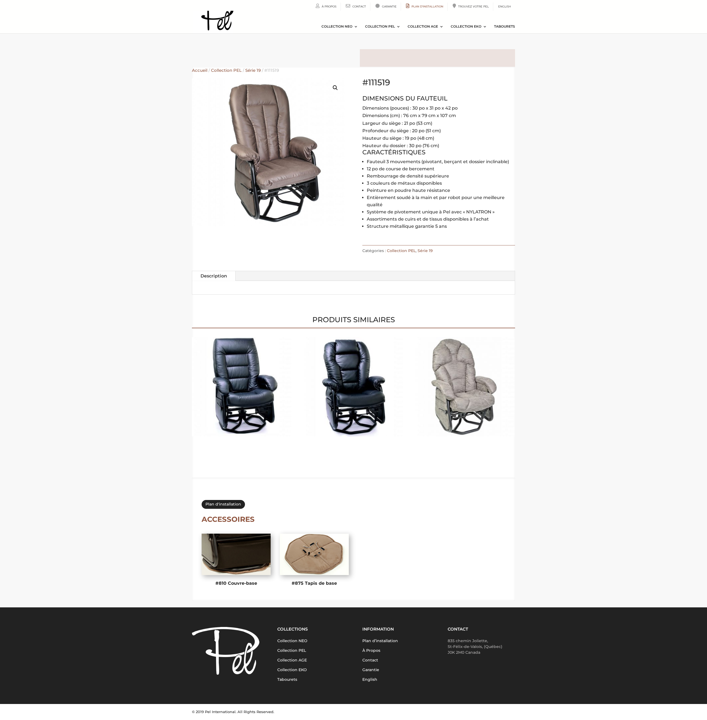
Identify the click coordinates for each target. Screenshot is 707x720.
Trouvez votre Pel (473, 6)
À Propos (328, 6)
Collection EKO (466, 26)
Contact (359, 6)
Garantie (389, 6)
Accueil (199, 70)
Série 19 (253, 70)
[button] (335, 88)
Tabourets (504, 26)
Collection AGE (423, 26)
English (504, 6)
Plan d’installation (427, 6)
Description (214, 276)
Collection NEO (336, 26)
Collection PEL (380, 26)
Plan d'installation (223, 504)
